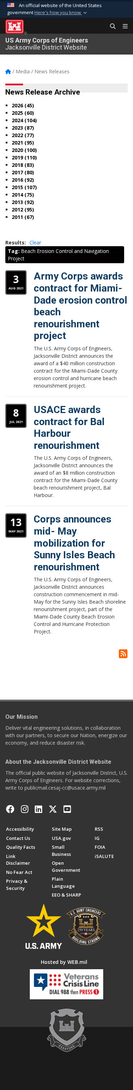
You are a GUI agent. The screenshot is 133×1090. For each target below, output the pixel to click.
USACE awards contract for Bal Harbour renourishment (69, 427)
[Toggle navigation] (122, 26)
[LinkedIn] (38, 809)
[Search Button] (110, 26)
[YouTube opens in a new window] (67, 809)
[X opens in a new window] (53, 809)
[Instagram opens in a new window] (24, 809)
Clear (35, 242)
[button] (61, 12)
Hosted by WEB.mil (64, 962)
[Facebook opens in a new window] (10, 809)
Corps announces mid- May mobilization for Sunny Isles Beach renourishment (74, 542)
